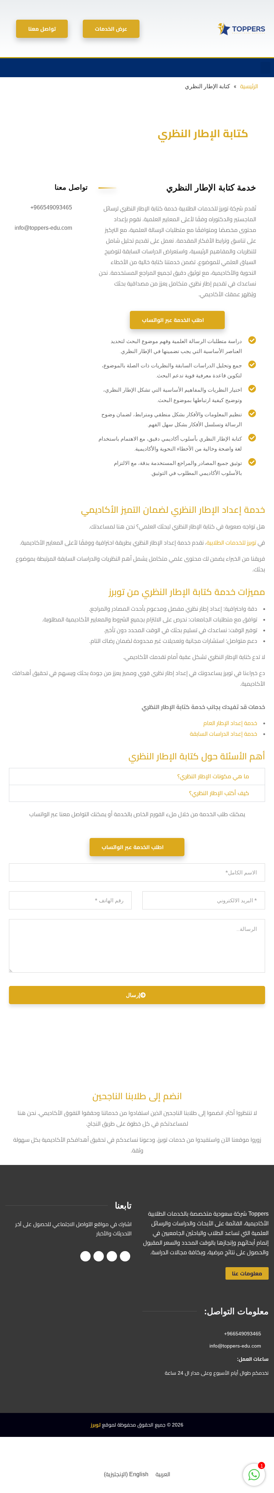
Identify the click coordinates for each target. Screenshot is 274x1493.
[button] (265, 68)
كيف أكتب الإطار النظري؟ (219, 793)
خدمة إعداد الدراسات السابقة (223, 734)
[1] (254, 1478)
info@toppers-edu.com (43, 228)
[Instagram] (35, 68)
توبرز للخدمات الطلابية (231, 543)
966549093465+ (51, 207)
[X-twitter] (49, 68)
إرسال (133, 995)
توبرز (96, 1425)
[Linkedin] (20, 68)
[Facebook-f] (64, 68)
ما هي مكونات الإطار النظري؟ (213, 776)
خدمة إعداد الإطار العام (230, 723)
